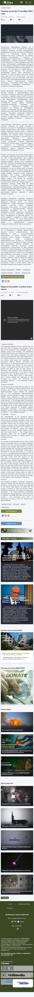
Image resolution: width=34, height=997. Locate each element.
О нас (10, 904)
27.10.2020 (7, 17)
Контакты (10, 908)
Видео (9, 8)
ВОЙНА (19, 270)
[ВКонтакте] (3, 281)
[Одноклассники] (8, 281)
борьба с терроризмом (8, 270)
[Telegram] (6, 281)
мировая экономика (7, 273)
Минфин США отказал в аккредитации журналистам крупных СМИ (16, 558)
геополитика (26, 270)
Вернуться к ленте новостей (17, 914)
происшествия (26, 273)
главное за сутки (6, 504)
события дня (5, 507)
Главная (3, 8)
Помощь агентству (24, 904)
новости (17, 273)
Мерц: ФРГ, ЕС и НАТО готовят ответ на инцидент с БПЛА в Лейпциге (16, 600)
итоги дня (16, 504)
